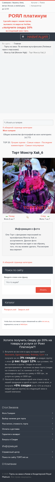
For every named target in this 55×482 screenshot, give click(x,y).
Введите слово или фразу (16, 277)
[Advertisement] (27, 84)
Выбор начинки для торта (14, 418)
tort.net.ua (45, 321)
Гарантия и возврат (11, 434)
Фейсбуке (23, 324)
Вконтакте (9, 354)
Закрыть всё (23, 309)
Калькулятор (36, 6)
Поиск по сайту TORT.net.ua (15, 457)
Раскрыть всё (10, 309)
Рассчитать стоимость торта (15, 424)
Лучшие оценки (18, 142)
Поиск (42, 3)
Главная (17, 44)
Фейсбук (34, 354)
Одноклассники (22, 354)
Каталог (34, 3)
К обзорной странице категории (17, 127)
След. (43, 216)
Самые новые (33, 142)
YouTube (27, 24)
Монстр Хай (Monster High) (15, 52)
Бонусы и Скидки (10, 439)
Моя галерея (9, 130)
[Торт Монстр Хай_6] (27, 216)
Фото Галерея (8, 413)
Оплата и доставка (10, 429)
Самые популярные (34, 145)
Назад (11, 216)
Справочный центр (11, 452)
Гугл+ (41, 354)
